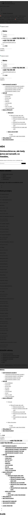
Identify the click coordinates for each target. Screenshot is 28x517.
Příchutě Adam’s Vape (17, 477)
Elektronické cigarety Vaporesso (16, 449)
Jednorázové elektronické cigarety (16, 447)
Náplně (4, 176)
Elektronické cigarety (8, 174)
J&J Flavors (9, 465)
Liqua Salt (8, 458)
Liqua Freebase (9, 456)
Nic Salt (7, 461)
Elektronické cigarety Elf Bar (14, 451)
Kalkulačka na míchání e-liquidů (11, 357)
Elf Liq (7, 467)
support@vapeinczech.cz (9, 42)
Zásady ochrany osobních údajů (11, 355)
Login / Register (7, 506)
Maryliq (7, 463)
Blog (4, 362)
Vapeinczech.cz (9, 365)
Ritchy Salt (8, 460)
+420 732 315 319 (8, 2)
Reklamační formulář (8, 359)
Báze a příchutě (7, 177)
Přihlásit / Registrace (8, 13)
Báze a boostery (13, 132)
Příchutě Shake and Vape (15, 475)
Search (4, 36)
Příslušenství (6, 179)
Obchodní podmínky (8, 354)
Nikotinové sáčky (8, 498)
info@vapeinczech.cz (9, 3)
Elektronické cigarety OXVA (14, 453)
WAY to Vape (9, 468)
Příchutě (10, 113)
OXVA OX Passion (10, 470)
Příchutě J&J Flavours (17, 482)
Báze (9, 493)
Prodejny (5, 360)
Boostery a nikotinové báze (16, 495)
